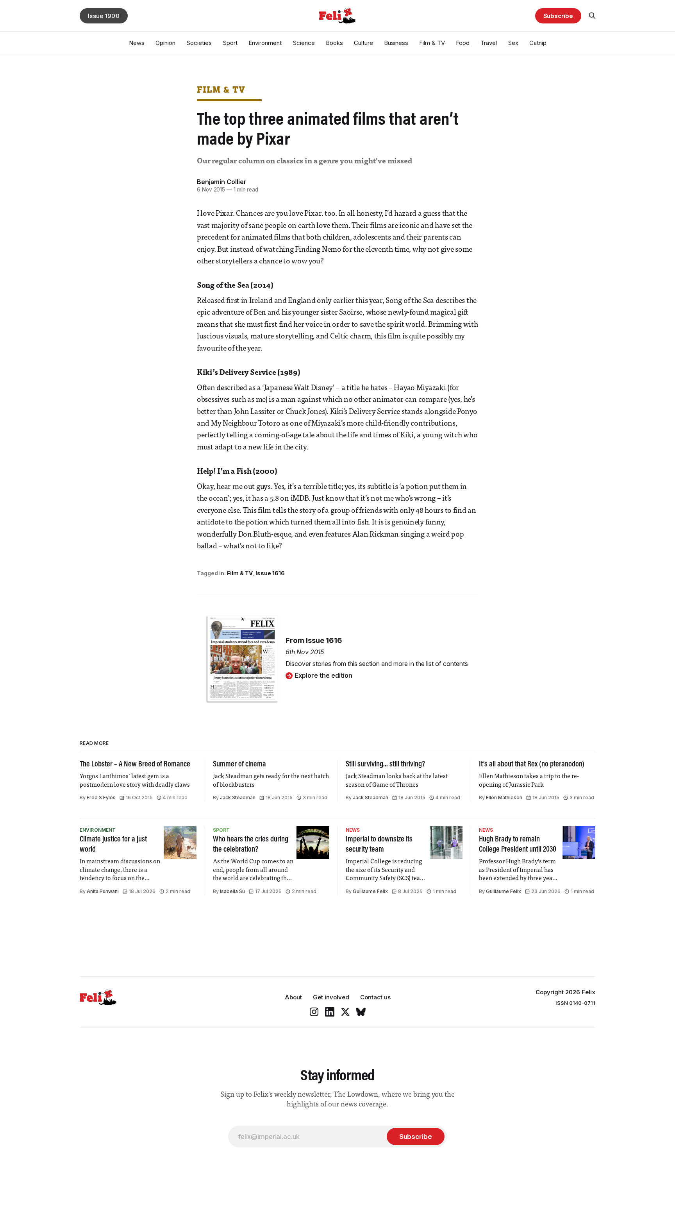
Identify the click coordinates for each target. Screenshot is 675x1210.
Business (396, 43)
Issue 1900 (104, 16)
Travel (488, 43)
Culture (363, 43)
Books (334, 43)
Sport (230, 43)
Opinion (165, 43)
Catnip (537, 43)
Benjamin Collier (221, 182)
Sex (513, 43)
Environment (265, 43)
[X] (345, 1012)
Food (463, 43)
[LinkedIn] (329, 1012)
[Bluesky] (361, 1012)
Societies (199, 43)
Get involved (331, 997)
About (293, 997)
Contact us (375, 997)
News (137, 43)
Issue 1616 (270, 573)
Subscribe (558, 16)
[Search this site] (592, 15)
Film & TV (432, 43)
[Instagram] (314, 1012)
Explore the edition (323, 675)
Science (304, 43)
